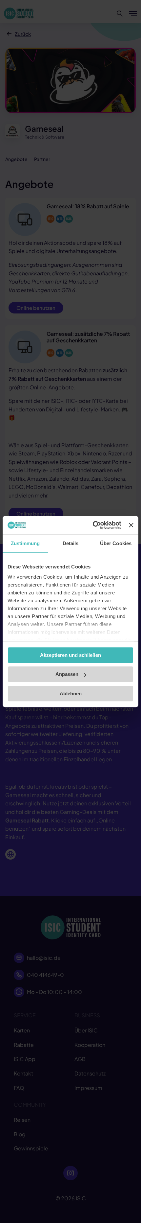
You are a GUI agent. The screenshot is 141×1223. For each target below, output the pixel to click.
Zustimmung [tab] (25, 543)
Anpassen (66, 674)
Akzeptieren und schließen (70, 655)
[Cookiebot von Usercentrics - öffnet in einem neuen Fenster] (92, 525)
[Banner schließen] (131, 525)
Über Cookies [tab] (115, 543)
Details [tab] (71, 543)
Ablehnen (71, 693)
